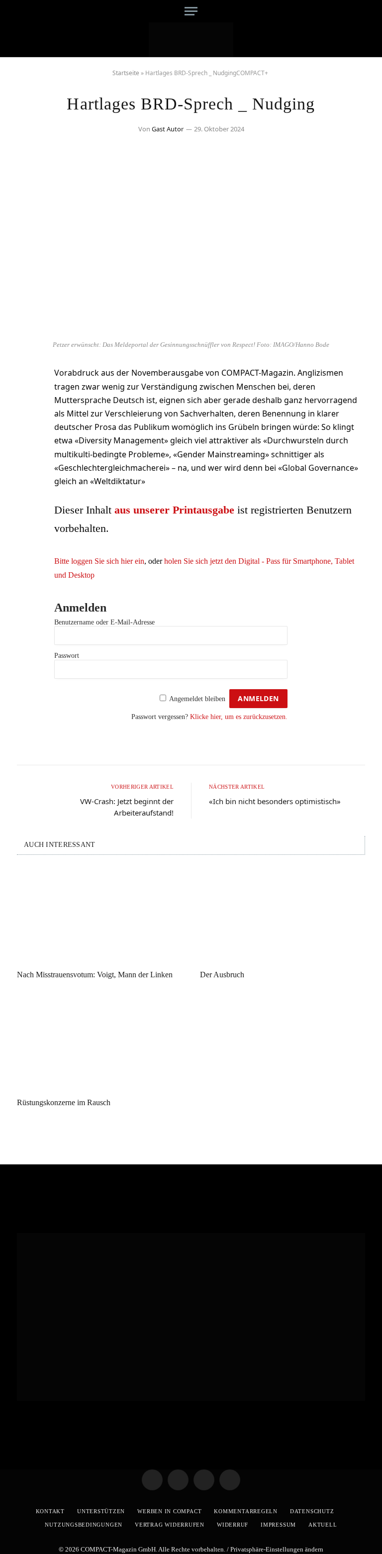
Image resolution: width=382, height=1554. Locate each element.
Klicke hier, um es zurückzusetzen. (238, 717)
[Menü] (191, 11)
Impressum (278, 1525)
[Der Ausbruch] (282, 915)
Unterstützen (101, 1511)
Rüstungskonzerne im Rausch (63, 1102)
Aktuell (322, 1525)
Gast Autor (168, 128)
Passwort (66, 655)
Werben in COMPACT (169, 1511)
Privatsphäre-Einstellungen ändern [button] (276, 1549)
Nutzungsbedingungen (83, 1525)
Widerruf (232, 1525)
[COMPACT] (191, 39)
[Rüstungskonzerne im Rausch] (99, 1043)
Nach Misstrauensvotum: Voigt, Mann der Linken (95, 974)
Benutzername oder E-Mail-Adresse (104, 622)
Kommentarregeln (246, 1511)
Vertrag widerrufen (169, 1525)
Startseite (125, 73)
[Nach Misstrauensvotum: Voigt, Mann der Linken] (99, 915)
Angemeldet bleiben (197, 699)
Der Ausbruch (222, 974)
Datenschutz (312, 1511)
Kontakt (50, 1511)
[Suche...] (356, 11)
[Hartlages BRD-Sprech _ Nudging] (191, 329)
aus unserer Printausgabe (174, 510)
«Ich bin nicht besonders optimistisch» (275, 801)
